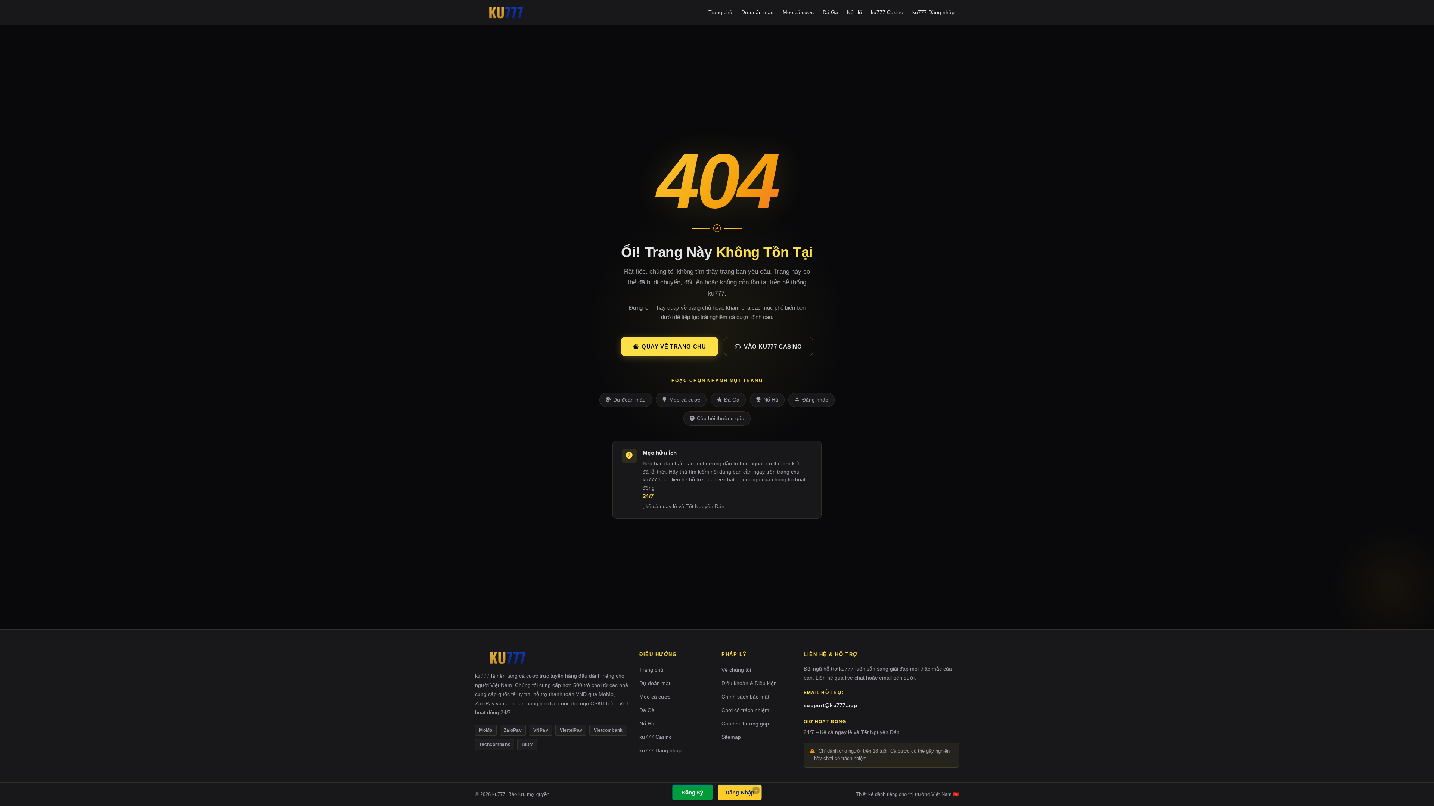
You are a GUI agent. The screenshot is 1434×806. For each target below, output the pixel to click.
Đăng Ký (692, 792)
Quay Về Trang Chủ (674, 346)
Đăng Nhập (740, 792)
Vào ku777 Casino (773, 346)
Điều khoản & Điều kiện (749, 683)
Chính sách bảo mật (745, 697)
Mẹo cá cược (798, 12)
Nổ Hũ (854, 12)
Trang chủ (720, 12)
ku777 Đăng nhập (933, 12)
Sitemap (731, 737)
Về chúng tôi (736, 670)
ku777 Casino (887, 12)
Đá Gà (830, 12)
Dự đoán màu (757, 12)
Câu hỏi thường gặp (720, 418)
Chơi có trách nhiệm (745, 710)
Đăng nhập (815, 400)
